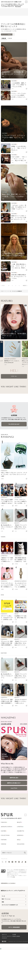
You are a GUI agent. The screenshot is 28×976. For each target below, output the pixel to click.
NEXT (24, 285)
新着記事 (4, 38)
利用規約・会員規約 (16, 936)
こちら (13, 876)
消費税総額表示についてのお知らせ (8, 883)
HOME (2, 291)
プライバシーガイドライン (7, 936)
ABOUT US (4, 934)
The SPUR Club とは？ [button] (14, 424)
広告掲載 (14, 934)
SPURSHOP (4, 938)
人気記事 (9, 38)
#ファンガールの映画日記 (7, 34)
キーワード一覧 (8, 291)
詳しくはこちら (18, 6)
